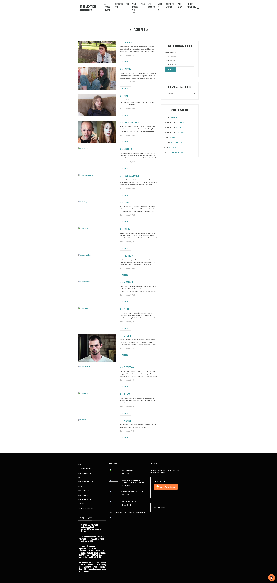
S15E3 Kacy (125, 95)
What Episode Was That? (135, 8)
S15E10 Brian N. (126, 282)
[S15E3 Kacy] (97, 105)
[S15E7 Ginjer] (83, 201)
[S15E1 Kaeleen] (97, 51)
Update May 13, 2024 (127, 470)
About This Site (160, 7)
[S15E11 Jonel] (83, 308)
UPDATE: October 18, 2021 (129, 502)
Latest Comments (151, 5)
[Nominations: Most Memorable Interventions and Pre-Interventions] (113, 483)
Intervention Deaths (118, 5)
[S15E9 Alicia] (83, 228)
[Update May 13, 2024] (113, 472)
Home (99, 4)
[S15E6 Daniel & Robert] (86, 175)
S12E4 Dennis (179, 132)
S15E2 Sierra (125, 69)
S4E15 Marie (179, 127)
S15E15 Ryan (125, 394)
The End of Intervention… (191, 5)
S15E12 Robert (126, 335)
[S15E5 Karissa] (83, 148)
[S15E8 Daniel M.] (84, 255)
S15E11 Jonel (125, 309)
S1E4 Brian (171, 137)
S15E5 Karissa (126, 149)
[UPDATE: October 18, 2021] (113, 504)
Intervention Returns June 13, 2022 (132, 491)
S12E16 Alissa (179, 122)
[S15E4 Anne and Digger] (97, 131)
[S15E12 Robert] (97, 348)
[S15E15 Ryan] (83, 393)
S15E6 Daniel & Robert (130, 175)
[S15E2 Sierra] (97, 78)
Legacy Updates (90, 566)
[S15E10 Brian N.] (84, 281)
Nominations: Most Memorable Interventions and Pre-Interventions (132, 481)
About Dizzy (180, 5)
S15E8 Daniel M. (126, 255)
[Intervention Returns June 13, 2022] (113, 494)
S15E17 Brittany (127, 367)
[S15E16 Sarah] (83, 420)
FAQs (127, 4)
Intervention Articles (170, 5)
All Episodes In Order (107, 7)
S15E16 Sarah (125, 420)
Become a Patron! (159, 507)
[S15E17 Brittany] (84, 366)
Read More (125, 62)
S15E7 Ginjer (125, 202)
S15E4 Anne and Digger (130, 122)
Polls (143, 4)
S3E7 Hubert (173, 147)
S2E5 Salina (173, 117)
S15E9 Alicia (125, 229)
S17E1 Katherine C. (176, 142)
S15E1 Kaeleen (126, 42)
